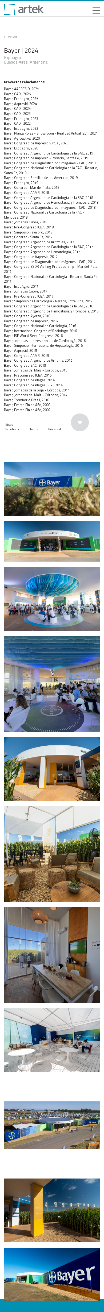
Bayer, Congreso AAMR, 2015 (26, 355)
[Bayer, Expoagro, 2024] (52, 489)
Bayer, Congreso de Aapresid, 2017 (31, 256)
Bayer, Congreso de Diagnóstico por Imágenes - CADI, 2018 (49, 207)
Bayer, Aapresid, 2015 (20, 350)
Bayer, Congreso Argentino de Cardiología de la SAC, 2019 (48, 153)
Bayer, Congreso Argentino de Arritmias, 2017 (39, 242)
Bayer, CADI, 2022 (17, 123)
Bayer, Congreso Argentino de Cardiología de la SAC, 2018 (48, 197)
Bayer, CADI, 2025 (17, 94)
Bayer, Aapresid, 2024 (20, 103)
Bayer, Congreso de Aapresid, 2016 (31, 321)
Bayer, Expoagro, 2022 (21, 128)
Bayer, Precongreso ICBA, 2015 (27, 375)
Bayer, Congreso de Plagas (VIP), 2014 (33, 385)
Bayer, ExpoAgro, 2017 (21, 286)
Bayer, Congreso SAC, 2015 (25, 365)
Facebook (12, 429)
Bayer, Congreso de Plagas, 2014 (29, 380)
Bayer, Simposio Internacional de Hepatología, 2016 (43, 345)
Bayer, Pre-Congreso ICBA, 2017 (29, 296)
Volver (12, 36)
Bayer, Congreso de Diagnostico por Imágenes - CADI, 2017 (49, 261)
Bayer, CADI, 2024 (17, 108)
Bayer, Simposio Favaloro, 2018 (28, 232)
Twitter (34, 429)
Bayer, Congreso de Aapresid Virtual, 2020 (36, 143)
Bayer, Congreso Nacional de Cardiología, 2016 (40, 325)
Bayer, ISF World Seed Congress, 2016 (33, 335)
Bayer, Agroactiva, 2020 (22, 138)
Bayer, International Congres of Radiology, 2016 (40, 330)
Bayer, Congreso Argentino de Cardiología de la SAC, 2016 (48, 306)
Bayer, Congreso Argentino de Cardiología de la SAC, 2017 (48, 246)
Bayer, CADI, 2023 (17, 113)
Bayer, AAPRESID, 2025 (21, 88)
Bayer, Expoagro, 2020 (21, 148)
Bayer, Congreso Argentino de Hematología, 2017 (42, 251)
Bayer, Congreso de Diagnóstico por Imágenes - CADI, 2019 (49, 163)
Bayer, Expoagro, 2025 (21, 98)
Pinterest (54, 429)
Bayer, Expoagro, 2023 (21, 118)
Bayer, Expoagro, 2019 (21, 182)
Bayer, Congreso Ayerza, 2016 (27, 316)
